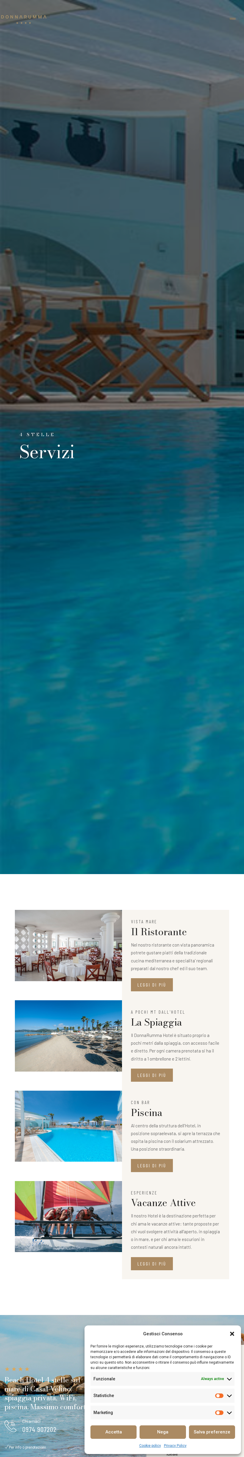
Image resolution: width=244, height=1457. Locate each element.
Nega (162, 1432)
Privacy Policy (175, 1446)
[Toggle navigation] (233, 19)
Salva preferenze (212, 1432)
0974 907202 (39, 1429)
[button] (232, 1334)
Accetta (113, 1432)
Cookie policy (150, 1446)
